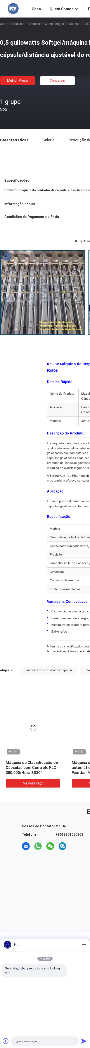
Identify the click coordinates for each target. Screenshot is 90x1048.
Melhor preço (17, 80)
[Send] (83, 1041)
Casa (3, 24)
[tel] (75, 846)
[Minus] (84, 944)
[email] (26, 846)
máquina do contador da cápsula (49, 670)
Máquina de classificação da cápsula (54, 24)
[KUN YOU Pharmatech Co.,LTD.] (13, 8)
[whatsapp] (38, 846)
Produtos (17, 24)
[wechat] (50, 846)
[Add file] (6, 1041)
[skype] (62, 846)
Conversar (57, 80)
